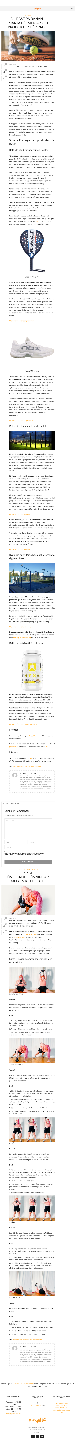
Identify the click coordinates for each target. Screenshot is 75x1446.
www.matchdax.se (61, 1403)
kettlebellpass (37, 1339)
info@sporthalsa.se (13, 1414)
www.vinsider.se (61, 1405)
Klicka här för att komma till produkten (23, 724)
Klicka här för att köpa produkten (21, 321)
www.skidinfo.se (61, 1408)
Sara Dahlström (28, 774)
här (37, 221)
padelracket (13, 747)
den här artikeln (31, 934)
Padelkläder (33, 736)
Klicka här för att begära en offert (21, 627)
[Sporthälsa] (37, 8)
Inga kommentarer (12, 804)
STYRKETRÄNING (23, 870)
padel (14, 766)
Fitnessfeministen (19, 937)
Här (31, 758)
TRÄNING (27, 16)
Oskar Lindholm (35, 1405)
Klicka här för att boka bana (19, 514)
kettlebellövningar (26, 1339)
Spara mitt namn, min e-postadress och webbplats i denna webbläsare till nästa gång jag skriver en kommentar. (24, 854)
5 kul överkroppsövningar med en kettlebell (28, 877)
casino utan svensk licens (24, 1384)
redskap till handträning (22, 638)
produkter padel (22, 766)
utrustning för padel (34, 766)
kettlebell (16, 1339)
